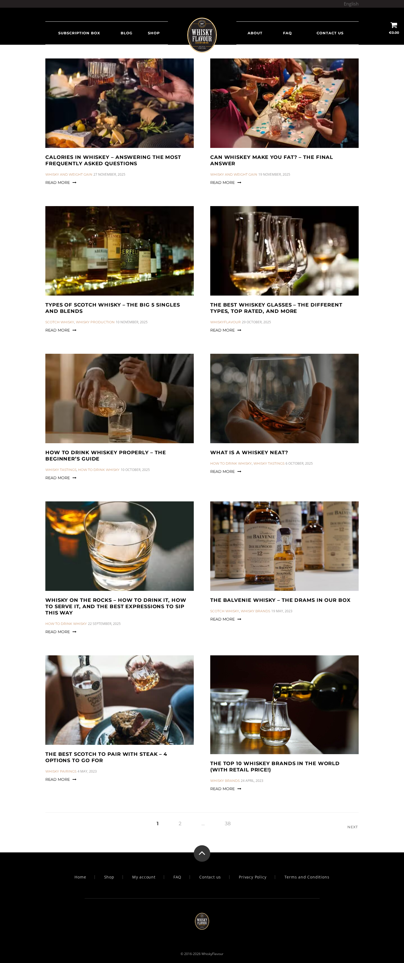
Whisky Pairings (60, 771)
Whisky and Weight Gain (68, 174)
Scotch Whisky (59, 322)
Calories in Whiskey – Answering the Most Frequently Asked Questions (113, 160)
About (255, 33)
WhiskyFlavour (225, 322)
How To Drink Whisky (99, 470)
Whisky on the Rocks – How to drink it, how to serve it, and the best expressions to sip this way (115, 606)
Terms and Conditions (307, 877)
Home (80, 877)
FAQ (287, 33)
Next (353, 827)
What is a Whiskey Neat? (249, 453)
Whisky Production (95, 322)
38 (228, 824)
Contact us (330, 33)
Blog (126, 33)
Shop (154, 33)
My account (144, 877)
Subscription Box (79, 33)
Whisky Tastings (60, 470)
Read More (57, 182)
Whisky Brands (255, 611)
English (351, 4)
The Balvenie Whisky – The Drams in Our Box (280, 600)
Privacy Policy (252, 877)
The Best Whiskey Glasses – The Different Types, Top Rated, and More (276, 308)
